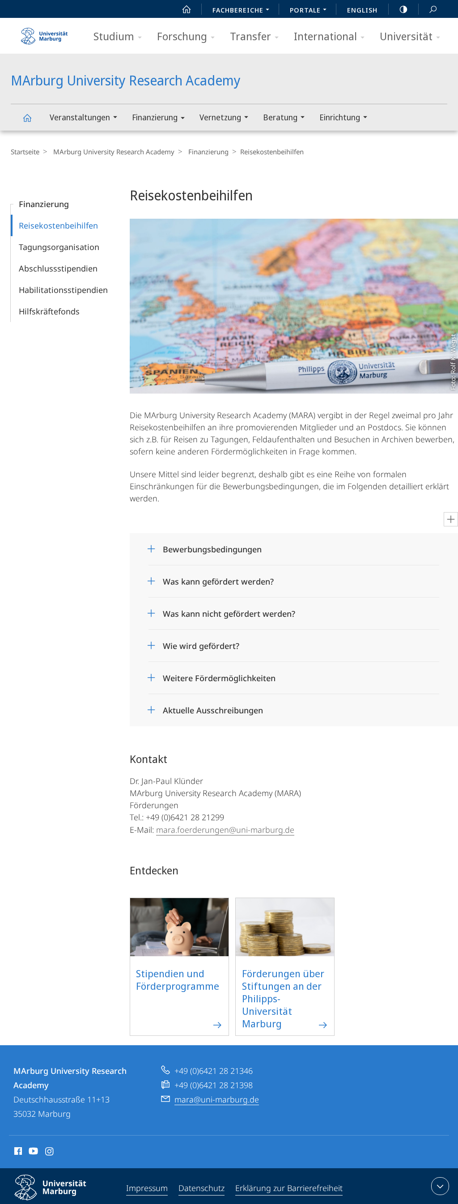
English (362, 9)
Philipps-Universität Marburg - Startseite (44, 33)
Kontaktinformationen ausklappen (440, 1186)
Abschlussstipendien (58, 268)
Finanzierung (155, 117)
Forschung (182, 36)
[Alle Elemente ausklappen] (451, 519)
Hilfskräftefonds (49, 311)
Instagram (49, 1152)
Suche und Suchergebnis (433, 9)
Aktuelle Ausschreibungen (213, 707)
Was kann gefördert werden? (218, 578)
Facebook (17, 1152)
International (325, 36)
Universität (406, 36)
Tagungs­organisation (59, 247)
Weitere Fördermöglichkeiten (219, 675)
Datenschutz (201, 1188)
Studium (113, 36)
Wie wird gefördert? (201, 643)
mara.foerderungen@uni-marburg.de (225, 829)
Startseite (25, 151)
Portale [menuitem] (305, 9)
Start (186, 9)
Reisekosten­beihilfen (58, 225)
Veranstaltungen (80, 117)
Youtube (32, 1152)
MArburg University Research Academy (27, 117)
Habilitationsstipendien (63, 289)
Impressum (147, 1188)
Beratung (280, 117)
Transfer (250, 36)
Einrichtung (339, 117)
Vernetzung (220, 117)
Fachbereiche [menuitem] (237, 9)
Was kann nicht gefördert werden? (229, 610)
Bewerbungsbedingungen (212, 546)
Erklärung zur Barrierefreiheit (289, 1188)
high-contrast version (403, 9)
